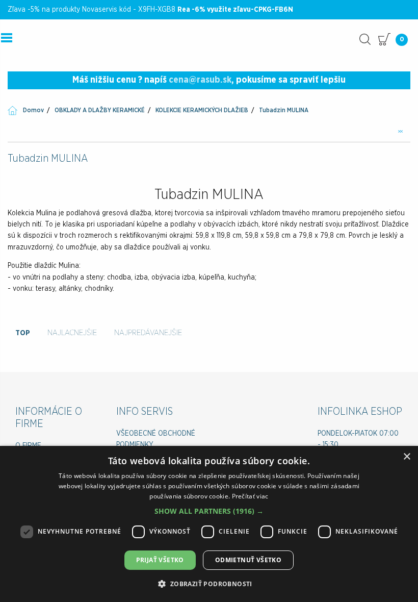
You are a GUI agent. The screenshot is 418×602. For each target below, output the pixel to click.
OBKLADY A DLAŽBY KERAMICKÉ (100, 110)
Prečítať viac (250, 496)
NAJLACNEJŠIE (72, 333)
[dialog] (209, 524)
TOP (22, 333)
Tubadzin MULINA (283, 110)
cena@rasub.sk (200, 80)
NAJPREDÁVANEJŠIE (148, 333)
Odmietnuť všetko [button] (248, 560)
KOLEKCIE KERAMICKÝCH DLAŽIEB (201, 110)
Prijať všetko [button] (160, 560)
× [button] (406, 457)
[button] (209, 511)
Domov (33, 110)
